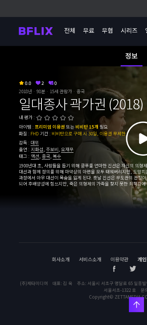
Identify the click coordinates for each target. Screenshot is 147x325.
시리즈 (129, 30)
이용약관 (119, 259)
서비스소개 (90, 259)
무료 (88, 30)
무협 (107, 30)
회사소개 (61, 259)
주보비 (52, 149)
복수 (57, 156)
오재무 (67, 149)
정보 (131, 55)
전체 (69, 30)
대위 (35, 142)
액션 (35, 156)
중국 (46, 156)
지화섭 (37, 149)
